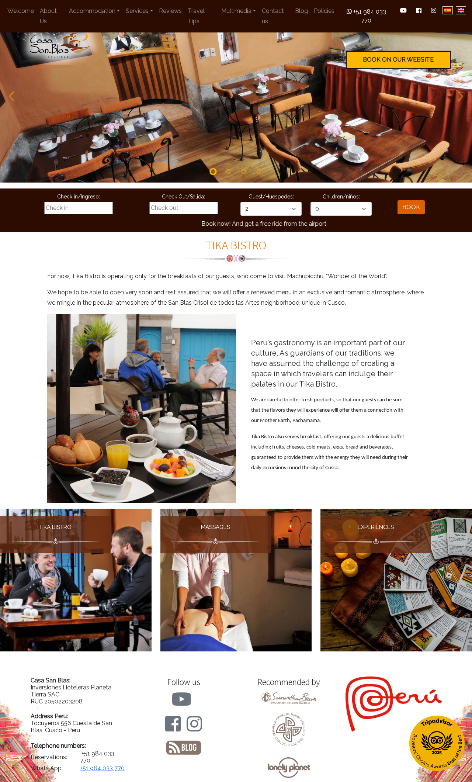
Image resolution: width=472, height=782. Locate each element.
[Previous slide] (11, 96)
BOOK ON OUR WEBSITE (398, 59)
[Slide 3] (243, 171)
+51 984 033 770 (369, 16)
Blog (301, 10)
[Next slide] (461, 96)
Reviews (170, 10)
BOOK (411, 207)
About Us (48, 16)
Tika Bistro (55, 527)
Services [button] (137, 10)
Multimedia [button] (236, 10)
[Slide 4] (259, 171)
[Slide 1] (213, 171)
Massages (215, 527)
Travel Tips (196, 16)
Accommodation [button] (92, 10)
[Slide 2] (228, 171)
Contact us (273, 16)
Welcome (20, 10)
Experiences (376, 527)
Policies (324, 10)
